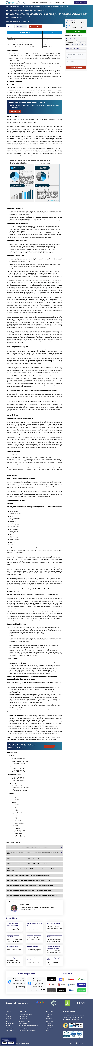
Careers (47, 1016)
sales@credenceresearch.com (79, 44)
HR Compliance (49, 1025)
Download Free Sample (76, 67)
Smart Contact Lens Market (54, 923)
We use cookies (5, 1039)
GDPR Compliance (50, 1028)
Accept (4, 1042)
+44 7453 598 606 (82, 41)
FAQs (7, 1021)
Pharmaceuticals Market (24, 1021)
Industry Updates (10, 1030)
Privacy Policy (49, 1018)
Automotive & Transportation (25, 1014)
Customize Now (49, 746)
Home (7, 6)
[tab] (11, 26)
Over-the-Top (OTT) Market (34, 935)
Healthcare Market (23, 1016)
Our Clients (8, 1018)
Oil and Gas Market (23, 1019)
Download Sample (15, 111)
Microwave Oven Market (13, 946)
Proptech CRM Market (32, 946)
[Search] (72, 2)
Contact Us (8, 1016)
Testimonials (8, 1019)
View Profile (23, 911)
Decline (11, 1042)
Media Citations (49, 1021)
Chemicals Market (23, 1018)
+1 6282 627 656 (82, 42)
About (7, 1014)
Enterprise (73, 27)
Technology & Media (36, 6)
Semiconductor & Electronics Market (27, 1027)
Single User (73, 22)
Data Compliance (50, 1027)
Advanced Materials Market (25, 1028)
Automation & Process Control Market (27, 1030)
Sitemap (47, 1030)
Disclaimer (48, 1019)
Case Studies (49, 1014)
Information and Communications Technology (19, 6)
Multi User (73, 25)
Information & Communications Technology (29, 1025)
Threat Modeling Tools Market (14, 958)
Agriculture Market (23, 1023)
